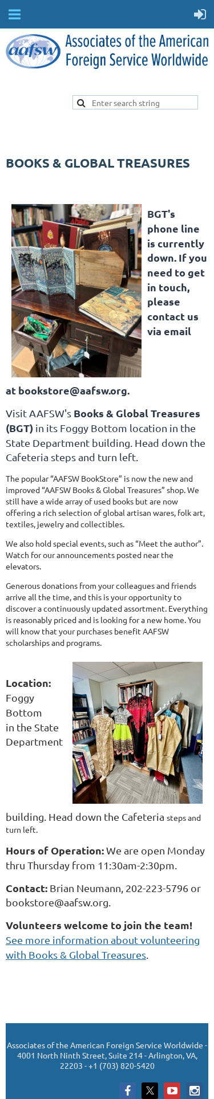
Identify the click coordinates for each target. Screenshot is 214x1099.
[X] (150, 1090)
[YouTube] (172, 1090)
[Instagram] (194, 1090)
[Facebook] (127, 1090)
